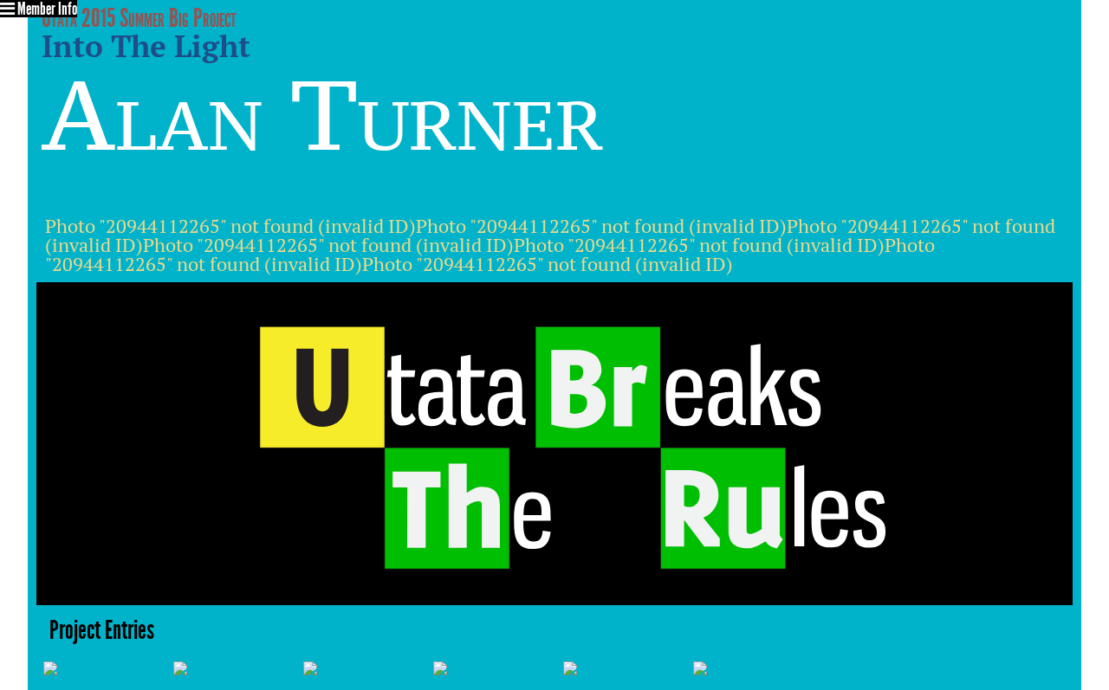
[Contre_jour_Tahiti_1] (570, 666)
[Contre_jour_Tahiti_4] (310, 666)
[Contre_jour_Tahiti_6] (700, 666)
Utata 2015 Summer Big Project (139, 18)
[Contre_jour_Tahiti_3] (180, 666)
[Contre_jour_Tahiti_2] (440, 666)
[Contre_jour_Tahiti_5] (50, 666)
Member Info (46, 8)
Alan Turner (322, 116)
